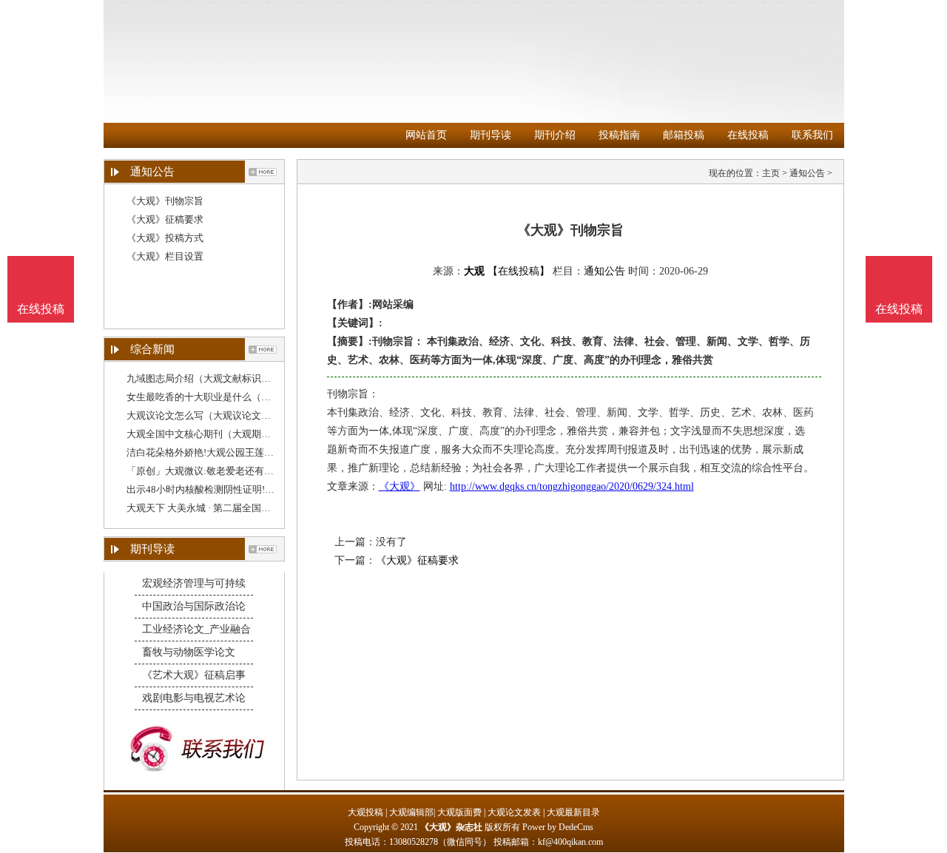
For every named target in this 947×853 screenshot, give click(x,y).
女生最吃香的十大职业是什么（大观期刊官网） (227, 396)
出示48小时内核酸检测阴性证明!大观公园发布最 (229, 489)
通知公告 (807, 173)
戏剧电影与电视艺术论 (194, 698)
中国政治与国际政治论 (194, 606)
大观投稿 (365, 812)
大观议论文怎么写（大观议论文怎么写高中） (223, 415)
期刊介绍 (555, 135)
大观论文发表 (514, 812)
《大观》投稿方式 (165, 237)
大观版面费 (459, 812)
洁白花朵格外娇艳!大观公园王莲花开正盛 (215, 452)
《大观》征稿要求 (165, 219)
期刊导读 (490, 135)
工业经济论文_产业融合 (196, 629)
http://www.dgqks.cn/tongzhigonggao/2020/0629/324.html (572, 486)
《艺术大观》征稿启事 (194, 675)
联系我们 (812, 135)
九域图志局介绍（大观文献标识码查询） (213, 378)
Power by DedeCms (557, 827)
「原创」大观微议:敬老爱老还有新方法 (210, 470)
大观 (474, 271)
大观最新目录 (573, 812)
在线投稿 (748, 135)
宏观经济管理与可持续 (194, 583)
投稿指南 (619, 135)
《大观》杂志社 (451, 827)
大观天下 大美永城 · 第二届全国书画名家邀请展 (227, 507)
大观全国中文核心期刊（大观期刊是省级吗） (223, 433)
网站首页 (426, 135)
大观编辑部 (411, 812)
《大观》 (399, 486)
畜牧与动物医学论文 (188, 652)
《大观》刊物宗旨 (165, 200)
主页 (771, 173)
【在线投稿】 (519, 271)
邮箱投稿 (683, 135)
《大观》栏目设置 (165, 256)
